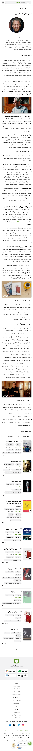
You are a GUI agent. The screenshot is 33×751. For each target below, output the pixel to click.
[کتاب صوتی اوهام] (27, 466)
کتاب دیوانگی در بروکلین (14, 612)
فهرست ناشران (16, 717)
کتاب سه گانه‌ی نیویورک (14, 569)
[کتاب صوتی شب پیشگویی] (27, 534)
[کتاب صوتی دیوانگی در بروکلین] (27, 554)
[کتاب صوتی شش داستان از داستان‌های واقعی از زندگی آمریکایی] (27, 506)
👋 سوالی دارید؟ (22, 743)
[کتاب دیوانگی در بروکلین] (27, 617)
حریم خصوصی (16, 691)
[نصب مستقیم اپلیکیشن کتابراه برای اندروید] (22, 671)
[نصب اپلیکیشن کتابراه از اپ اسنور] (22, 675)
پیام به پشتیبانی (16, 700)
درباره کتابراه (17, 686)
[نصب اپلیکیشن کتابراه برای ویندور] (10, 675)
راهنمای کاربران (16, 703)
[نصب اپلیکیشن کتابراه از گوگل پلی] (10, 671)
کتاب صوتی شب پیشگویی (13, 529)
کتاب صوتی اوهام (16, 461)
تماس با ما (16, 706)
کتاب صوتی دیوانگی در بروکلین (19, 222)
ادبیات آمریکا (11, 268)
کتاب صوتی (10, 731)
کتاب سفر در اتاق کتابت (14, 592)
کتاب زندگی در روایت (15, 629)
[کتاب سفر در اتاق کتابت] (27, 597)
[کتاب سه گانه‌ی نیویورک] (27, 574)
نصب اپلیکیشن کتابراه (25, 731)
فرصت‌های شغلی (17, 694)
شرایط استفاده (16, 689)
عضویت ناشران (16, 712)
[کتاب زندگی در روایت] (27, 634)
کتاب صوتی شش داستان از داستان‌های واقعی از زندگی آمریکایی (13, 503)
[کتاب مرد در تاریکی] (27, 486)
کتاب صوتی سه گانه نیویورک (13, 441)
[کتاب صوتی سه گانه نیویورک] (27, 446)
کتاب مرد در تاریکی (16, 481)
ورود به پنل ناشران (16, 715)
